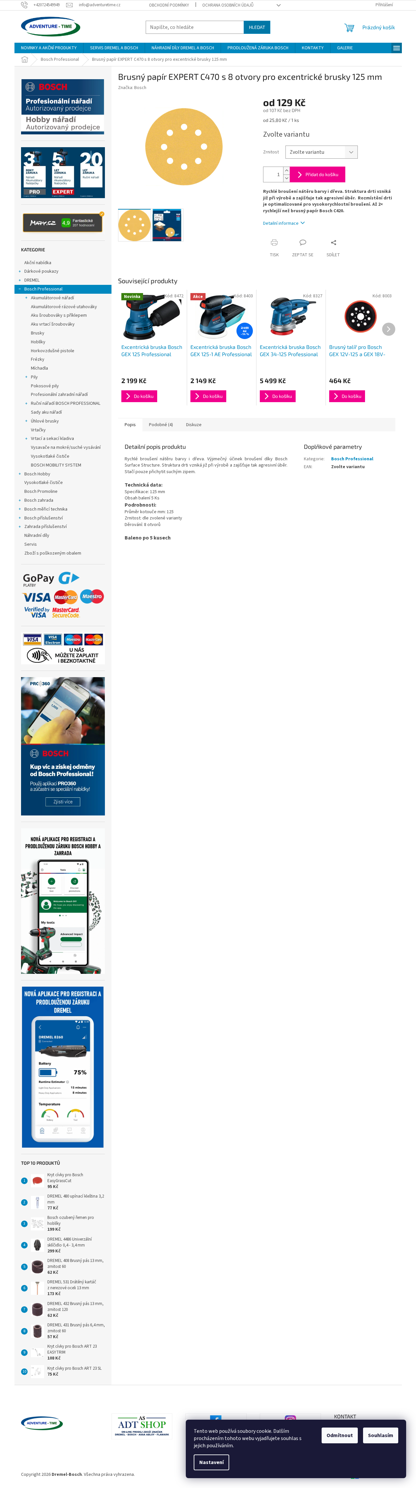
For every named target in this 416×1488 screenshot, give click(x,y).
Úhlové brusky (45, 421)
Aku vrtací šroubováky (53, 324)
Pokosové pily (45, 386)
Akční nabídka (37, 263)
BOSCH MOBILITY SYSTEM (56, 465)
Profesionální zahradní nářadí (59, 394)
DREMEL (31, 280)
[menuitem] (48, 48)
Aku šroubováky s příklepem (59, 315)
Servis (30, 544)
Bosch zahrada (38, 500)
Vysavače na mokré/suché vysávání (66, 447)
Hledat (257, 27)
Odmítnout (340, 1435)
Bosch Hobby (37, 474)
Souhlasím (380, 1435)
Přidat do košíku (322, 174)
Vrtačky (38, 430)
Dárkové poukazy (41, 271)
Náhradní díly (36, 535)
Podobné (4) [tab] (161, 425)
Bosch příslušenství (43, 518)
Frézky (37, 359)
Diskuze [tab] (194, 425)
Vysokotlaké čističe (50, 456)
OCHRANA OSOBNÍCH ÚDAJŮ (228, 5)
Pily (34, 377)
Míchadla (39, 368)
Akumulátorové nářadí (52, 298)
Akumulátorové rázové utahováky (64, 307)
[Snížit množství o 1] (286, 178)
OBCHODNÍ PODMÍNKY (169, 5)
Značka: (132, 87)
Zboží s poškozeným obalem (52, 553)
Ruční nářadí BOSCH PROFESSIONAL (65, 403)
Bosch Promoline (41, 491)
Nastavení (211, 1462)
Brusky (37, 333)
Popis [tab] (130, 425)
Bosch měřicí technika (45, 509)
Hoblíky (38, 342)
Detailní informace (281, 223)
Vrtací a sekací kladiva (52, 438)
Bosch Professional (43, 289)
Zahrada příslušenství (45, 526)
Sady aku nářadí (46, 412)
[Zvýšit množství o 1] (286, 170)
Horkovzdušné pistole (52, 351)
